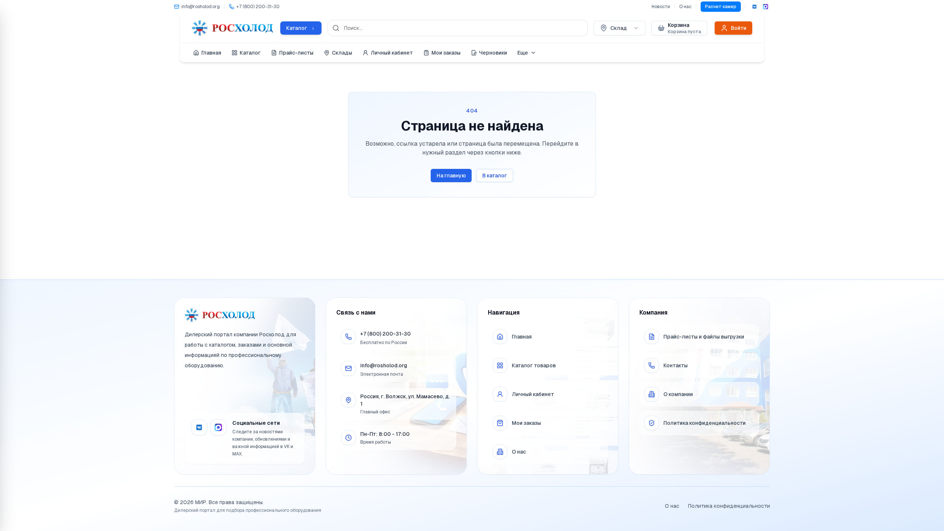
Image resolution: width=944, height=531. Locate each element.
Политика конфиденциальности (729, 506)
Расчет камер (720, 7)
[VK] (754, 6)
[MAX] (765, 6)
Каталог (250, 52)
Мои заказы (446, 52)
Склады (342, 52)
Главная (211, 52)
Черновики (493, 52)
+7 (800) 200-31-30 (385, 333)
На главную (451, 175)
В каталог (494, 175)
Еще (522, 52)
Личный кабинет (392, 52)
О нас (685, 7)
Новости (661, 7)
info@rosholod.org (383, 365)
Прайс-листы (296, 52)
